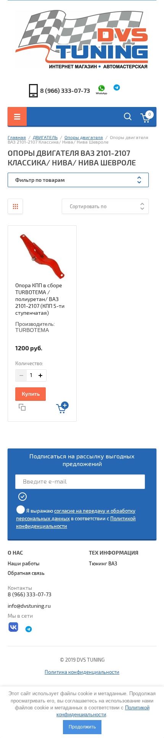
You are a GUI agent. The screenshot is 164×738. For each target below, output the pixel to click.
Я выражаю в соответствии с (76, 518)
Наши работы (24, 564)
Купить (31, 394)
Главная (17, 138)
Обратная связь (26, 573)
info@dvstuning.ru (29, 606)
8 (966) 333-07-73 (65, 91)
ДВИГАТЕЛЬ (45, 138)
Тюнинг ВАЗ (103, 564)
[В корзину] (62, 407)
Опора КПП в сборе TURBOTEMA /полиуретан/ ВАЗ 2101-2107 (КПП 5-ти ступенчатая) (39, 299)
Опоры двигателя (83, 138)
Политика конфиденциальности (82, 672)
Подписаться (23, 496)
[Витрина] (15, 206)
